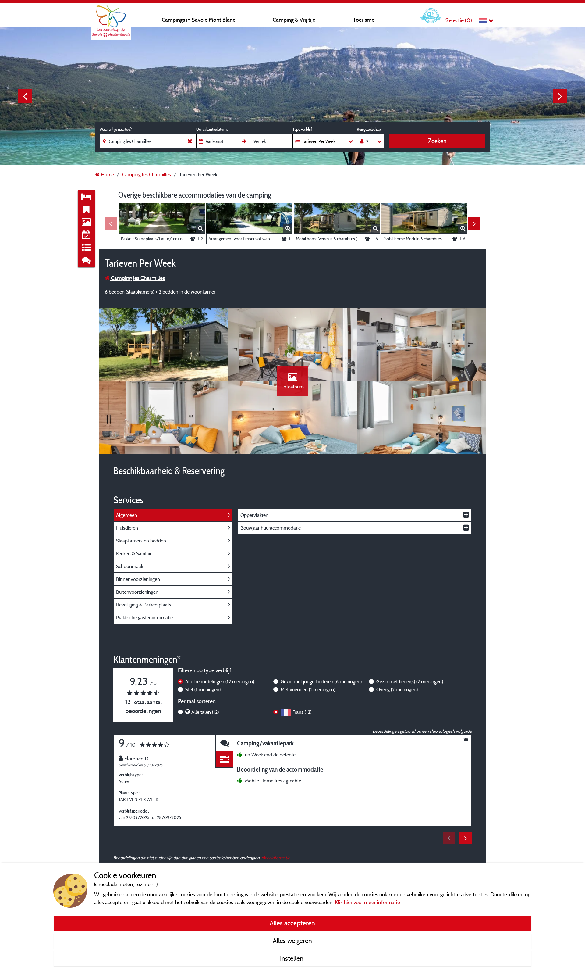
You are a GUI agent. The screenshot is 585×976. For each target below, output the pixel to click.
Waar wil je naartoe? (116, 129)
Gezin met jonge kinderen (321, 681)
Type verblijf (302, 129)
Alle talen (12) (205, 712)
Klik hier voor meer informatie (367, 902)
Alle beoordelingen (219, 681)
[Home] (111, 17)
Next (560, 96)
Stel (203, 689)
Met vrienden (308, 689)
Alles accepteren (292, 923)
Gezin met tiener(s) (409, 681)
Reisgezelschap (369, 129)
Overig (397, 689)
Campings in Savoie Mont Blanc (198, 19)
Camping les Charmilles (137, 277)
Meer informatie (275, 857)
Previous (25, 96)
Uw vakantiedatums (212, 129)
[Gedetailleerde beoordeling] (224, 759)
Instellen (292, 958)
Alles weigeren (292, 941)
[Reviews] (224, 743)
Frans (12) (301, 712)
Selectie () (458, 20)
